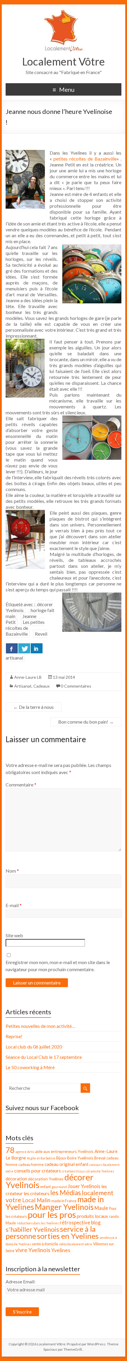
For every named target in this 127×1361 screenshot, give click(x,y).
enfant (45, 1187)
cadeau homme (31, 1164)
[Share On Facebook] (12, 648)
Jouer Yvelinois (84, 1186)
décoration (16, 1178)
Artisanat (23, 685)
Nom (12, 870)
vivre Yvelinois (32, 1250)
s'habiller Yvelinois (32, 1229)
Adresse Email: (20, 1281)
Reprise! (14, 1036)
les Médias (65, 1193)
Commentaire (21, 784)
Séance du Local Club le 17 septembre (44, 1057)
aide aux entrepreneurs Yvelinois (64, 1151)
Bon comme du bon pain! (86, 721)
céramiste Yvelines (100, 1171)
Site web (14, 935)
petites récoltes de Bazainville (85, 158)
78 (10, 1150)
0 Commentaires (76, 685)
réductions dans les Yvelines (38, 1223)
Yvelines (60, 1250)
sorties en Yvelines (68, 1235)
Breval (99, 1157)
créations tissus (73, 1171)
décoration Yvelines (46, 1178)
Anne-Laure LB (28, 677)
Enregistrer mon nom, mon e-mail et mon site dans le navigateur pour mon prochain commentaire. (58, 965)
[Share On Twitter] (24, 648)
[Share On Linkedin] (37, 648)
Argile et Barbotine (41, 1158)
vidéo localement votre (75, 1244)
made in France (63, 1201)
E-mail (14, 905)
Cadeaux (41, 685)
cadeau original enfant (67, 1164)
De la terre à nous (33, 707)
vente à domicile (45, 1244)
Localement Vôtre (63, 61)
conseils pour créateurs (37, 1170)
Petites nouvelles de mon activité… (40, 1026)
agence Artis (24, 1152)
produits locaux (92, 1216)
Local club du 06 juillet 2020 (34, 1046)
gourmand (59, 1187)
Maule (101, 1208)
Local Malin (36, 1200)
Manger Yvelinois (64, 1207)
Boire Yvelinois (80, 1157)
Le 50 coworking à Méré (30, 1067)
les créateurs (36, 1193)
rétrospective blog (80, 1222)
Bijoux (61, 1158)
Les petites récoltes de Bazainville (25, 628)
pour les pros (52, 1214)
